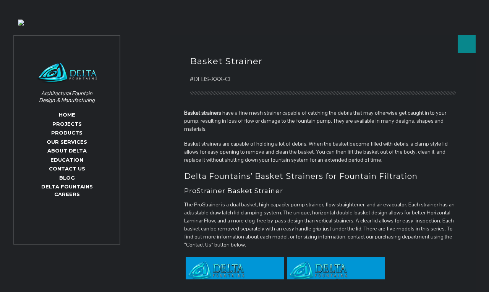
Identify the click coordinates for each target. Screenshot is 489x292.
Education (66, 160)
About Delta (67, 151)
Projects (67, 124)
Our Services (67, 142)
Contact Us (67, 168)
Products (67, 133)
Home (67, 115)
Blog (67, 178)
